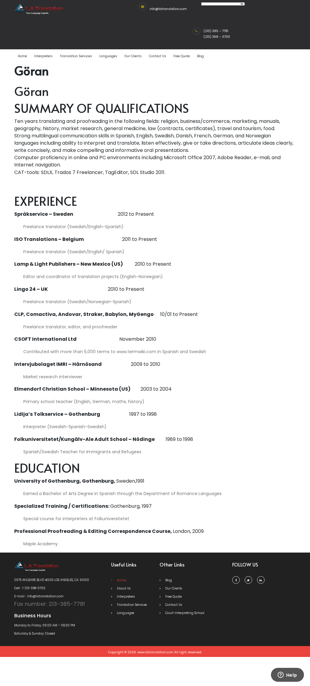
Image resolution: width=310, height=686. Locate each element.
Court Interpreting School (184, 613)
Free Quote (181, 56)
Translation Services (76, 56)
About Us (123, 588)
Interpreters (43, 56)
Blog (200, 56)
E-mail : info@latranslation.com (39, 596)
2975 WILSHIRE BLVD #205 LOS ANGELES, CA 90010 (51, 580)
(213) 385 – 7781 (215, 31)
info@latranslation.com (168, 9)
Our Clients (133, 56)
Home (22, 56)
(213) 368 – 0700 (216, 36)
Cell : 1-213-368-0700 (29, 588)
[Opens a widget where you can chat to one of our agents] (287, 675)
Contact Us (157, 56)
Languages (108, 56)
